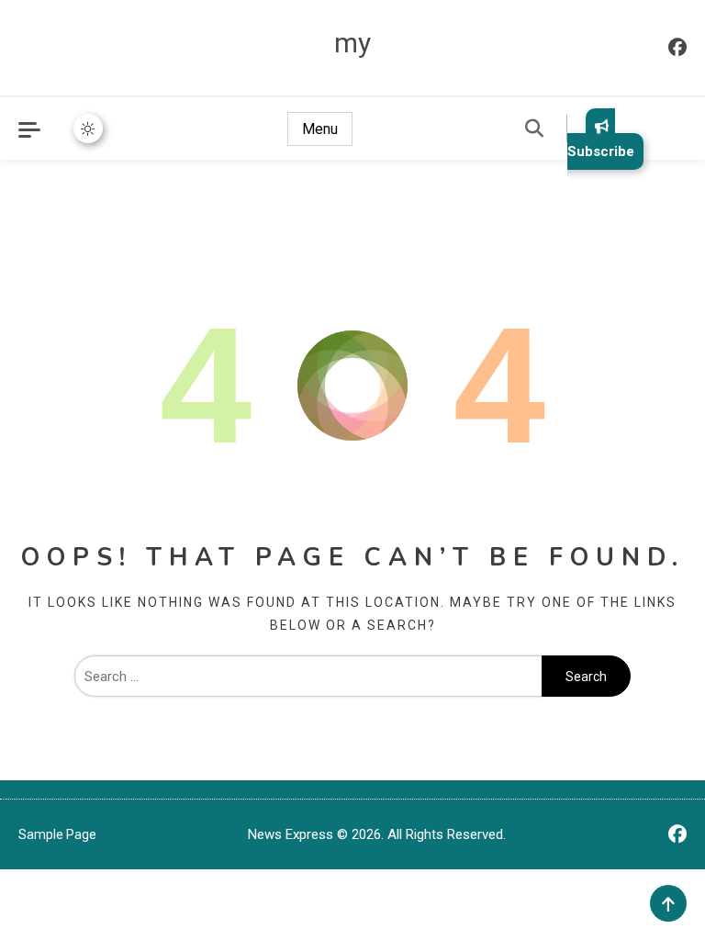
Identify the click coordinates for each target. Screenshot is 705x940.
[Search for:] (308, 676)
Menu (320, 129)
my (352, 43)
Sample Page (57, 834)
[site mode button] (88, 128)
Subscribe (600, 151)
